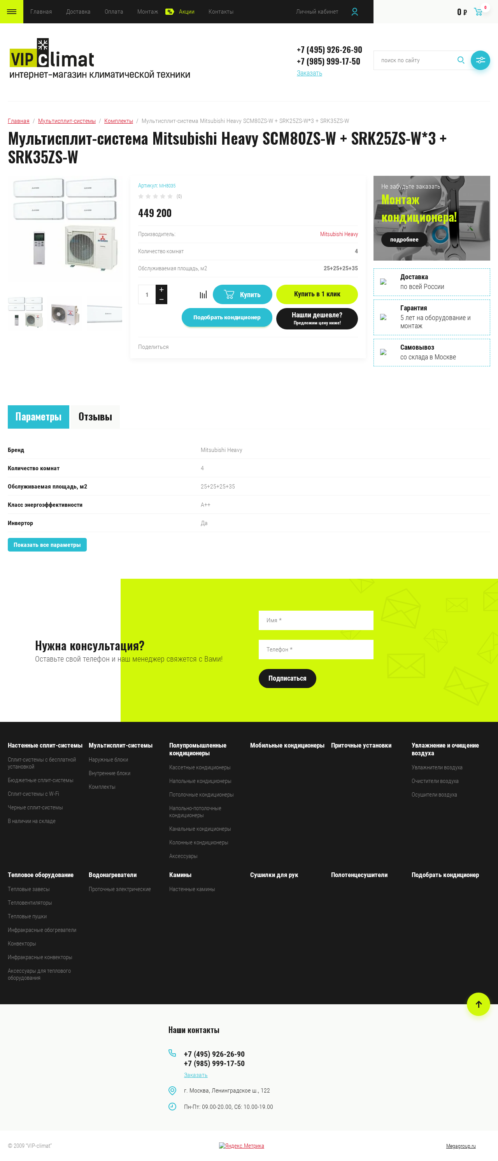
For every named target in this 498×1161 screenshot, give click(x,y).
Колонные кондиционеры (198, 842)
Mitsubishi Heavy (339, 234)
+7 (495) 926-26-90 (329, 49)
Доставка (78, 11)
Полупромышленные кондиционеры (197, 749)
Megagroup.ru (461, 1146)
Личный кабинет (317, 11)
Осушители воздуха (434, 794)
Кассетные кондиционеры (200, 767)
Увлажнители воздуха (437, 767)
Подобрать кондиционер (445, 875)
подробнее (404, 239)
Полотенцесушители (359, 875)
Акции (187, 11)
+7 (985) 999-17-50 (328, 61)
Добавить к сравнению (203, 294)
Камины (180, 875)
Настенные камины (192, 889)
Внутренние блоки (109, 773)
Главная (41, 11)
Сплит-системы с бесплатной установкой (42, 763)
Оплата (114, 11)
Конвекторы (22, 943)
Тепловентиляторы (30, 902)
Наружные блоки (108, 759)
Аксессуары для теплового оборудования (39, 974)
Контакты (221, 11)
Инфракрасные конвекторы (40, 957)
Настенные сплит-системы (45, 745)
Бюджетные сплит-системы (41, 780)
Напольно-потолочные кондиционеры (195, 812)
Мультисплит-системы (67, 120)
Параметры (38, 416)
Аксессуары (183, 856)
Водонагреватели (113, 875)
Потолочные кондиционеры (201, 794)
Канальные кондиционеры (200, 828)
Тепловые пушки (27, 916)
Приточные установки (361, 745)
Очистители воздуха (435, 781)
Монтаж (147, 11)
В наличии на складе (32, 821)
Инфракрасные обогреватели (42, 929)
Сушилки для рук (274, 875)
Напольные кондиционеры (200, 781)
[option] (65, 234)
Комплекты (118, 120)
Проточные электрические (120, 889)
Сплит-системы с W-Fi (33, 793)
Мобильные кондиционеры (287, 745)
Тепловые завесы (29, 889)
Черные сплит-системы (35, 807)
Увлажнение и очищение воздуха (445, 749)
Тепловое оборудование (41, 875)
